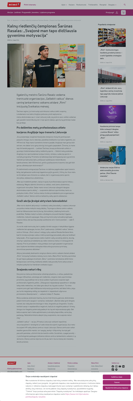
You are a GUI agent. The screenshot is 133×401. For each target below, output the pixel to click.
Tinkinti (116, 382)
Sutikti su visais (116, 377)
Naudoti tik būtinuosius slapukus (116, 388)
